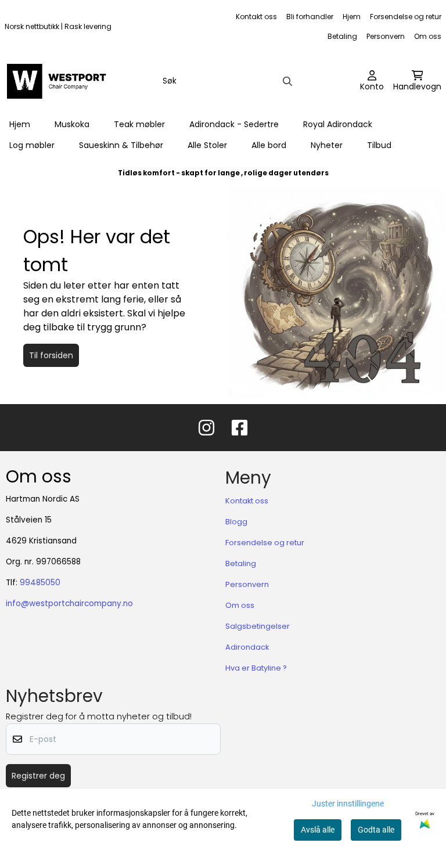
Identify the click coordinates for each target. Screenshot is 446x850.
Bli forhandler (309, 16)
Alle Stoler (207, 145)
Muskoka (72, 124)
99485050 (40, 582)
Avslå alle (317, 829)
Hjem (352, 16)
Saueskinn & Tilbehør (121, 145)
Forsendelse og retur (405, 16)
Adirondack (247, 647)
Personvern (385, 36)
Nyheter (327, 145)
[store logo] (59, 81)
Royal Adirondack (337, 124)
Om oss (427, 36)
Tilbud (379, 145)
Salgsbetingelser (257, 626)
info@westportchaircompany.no (69, 603)
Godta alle (376, 829)
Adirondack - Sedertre (234, 124)
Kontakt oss (256, 16)
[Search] (287, 81)
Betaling (342, 36)
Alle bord (268, 145)
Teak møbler (139, 124)
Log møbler (32, 145)
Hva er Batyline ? (256, 668)
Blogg (236, 522)
